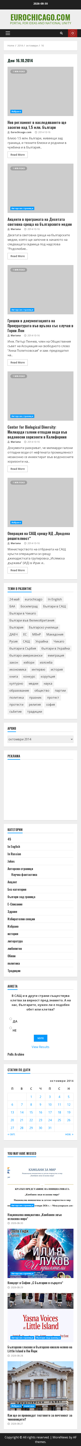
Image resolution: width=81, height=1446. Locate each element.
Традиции (14, 970)
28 (21, 1128)
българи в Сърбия (22, 648)
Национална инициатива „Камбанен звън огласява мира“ (40, 1185)
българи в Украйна (55, 648)
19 (68, 1112)
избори (29, 662)
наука (48, 683)
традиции (34, 711)
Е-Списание (15, 904)
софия (50, 704)
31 (50, 1128)
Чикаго (58, 641)
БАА (12, 606)
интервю (38, 669)
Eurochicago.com (40, 17)
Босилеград (29, 606)
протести (16, 704)
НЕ (14, 1030)
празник (35, 697)
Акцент (12, 882)
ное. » (69, 1134)
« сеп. (11, 1134)
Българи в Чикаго (22, 613)
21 (21, 1120)
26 (68, 1120)
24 (50, 1120)
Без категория (17, 889)
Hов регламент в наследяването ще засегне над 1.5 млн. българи (40, 91)
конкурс (29, 676)
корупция (48, 676)
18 (59, 1112)
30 (40, 1128)
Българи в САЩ (54, 606)
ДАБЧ (13, 634)
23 (40, 1120)
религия (35, 704)
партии (60, 690)
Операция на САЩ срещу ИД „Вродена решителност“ (40, 502)
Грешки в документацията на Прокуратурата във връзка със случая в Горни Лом (40, 289)
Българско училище (43, 627)
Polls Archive (16, 1054)
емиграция (56, 655)
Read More (18, 154)
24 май (14, 599)
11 (59, 1104)
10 (50, 1104)
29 (31, 1128)
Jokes (11, 861)
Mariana (15, 229)
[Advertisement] (36, 791)
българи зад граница (21, 896)
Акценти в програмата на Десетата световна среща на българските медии (40, 188)
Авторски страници (22, 208)
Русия (13, 641)
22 (31, 1120)
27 (12, 1128)
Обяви (11, 956)
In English (55, 599)
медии (33, 683)
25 (59, 1120)
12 (68, 1104)
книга (13, 676)
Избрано (16, 111)
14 (21, 1112)
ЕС (25, 634)
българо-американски (25, 655)
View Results (40, 1047)
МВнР (36, 634)
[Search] (61, 33)
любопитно (15, 948)
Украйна (41, 641)
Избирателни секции (21, 919)
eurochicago (33, 599)
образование (19, 690)
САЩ (26, 641)
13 (12, 1112)
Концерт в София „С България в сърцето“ (40, 1253)
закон (13, 662)
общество (41, 690)
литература (15, 941)
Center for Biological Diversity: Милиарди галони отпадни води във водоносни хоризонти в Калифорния (40, 396)
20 (12, 1120)
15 (31, 1112)
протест (53, 697)
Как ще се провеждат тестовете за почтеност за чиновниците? (40, 1386)
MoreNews (60, 1437)
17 (50, 1112)
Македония (54, 634)
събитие (15, 711)
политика (16, 697)
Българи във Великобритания (31, 620)
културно (16, 683)
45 (9, 839)
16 (40, 1112)
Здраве (12, 911)
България (16, 627)
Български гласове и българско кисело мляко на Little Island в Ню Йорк (40, 1317)
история (57, 669)
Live (72, 33)
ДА (15, 1021)
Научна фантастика (24, 874)
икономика (17, 669)
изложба (46, 662)
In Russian (14, 854)
